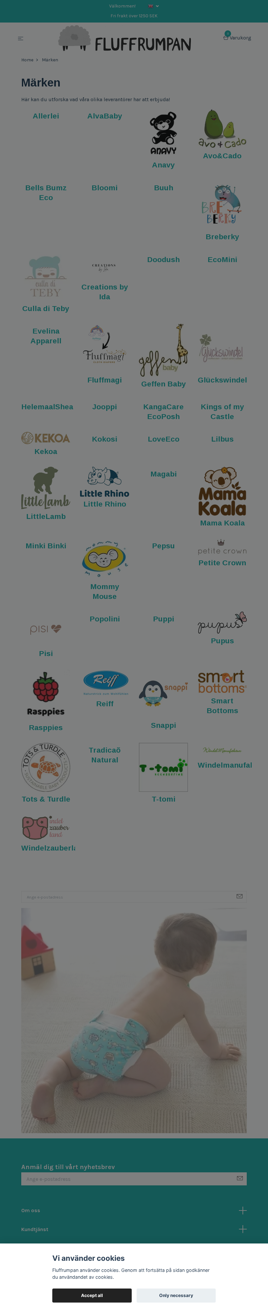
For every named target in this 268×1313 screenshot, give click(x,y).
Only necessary (176, 1295)
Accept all (92, 1295)
